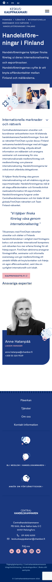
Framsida (7, 20)
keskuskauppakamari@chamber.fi (28, 538)
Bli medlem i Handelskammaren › (26, 465)
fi (7, 3)
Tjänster (20, 20)
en (12, 3)
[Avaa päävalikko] (47, 10)
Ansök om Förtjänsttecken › (26, 486)
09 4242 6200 (28, 535)
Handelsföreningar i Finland (19, 26)
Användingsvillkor (30, 567)
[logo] (15, 10)
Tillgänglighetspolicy (14, 564)
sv (18, 3)
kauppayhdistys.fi (15, 276)
